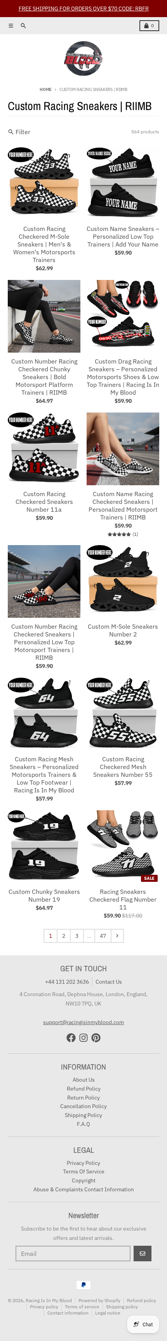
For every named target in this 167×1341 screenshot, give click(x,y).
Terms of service (82, 1307)
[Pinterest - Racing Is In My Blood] (96, 1037)
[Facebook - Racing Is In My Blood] (71, 1037)
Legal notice (107, 1313)
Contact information (68, 1313)
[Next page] (117, 936)
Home (46, 89)
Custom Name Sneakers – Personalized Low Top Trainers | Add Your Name (123, 236)
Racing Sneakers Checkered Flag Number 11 (123, 899)
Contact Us (109, 981)
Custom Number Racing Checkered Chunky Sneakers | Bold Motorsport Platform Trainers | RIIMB (44, 376)
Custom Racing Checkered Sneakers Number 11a (44, 501)
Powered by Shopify (99, 1300)
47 (103, 935)
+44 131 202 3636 (67, 981)
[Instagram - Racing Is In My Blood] (83, 1037)
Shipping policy (122, 1307)
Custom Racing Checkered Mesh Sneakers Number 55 (123, 766)
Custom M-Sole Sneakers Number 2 (123, 630)
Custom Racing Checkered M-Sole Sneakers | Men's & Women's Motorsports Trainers (44, 244)
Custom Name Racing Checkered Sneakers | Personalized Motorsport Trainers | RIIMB (123, 505)
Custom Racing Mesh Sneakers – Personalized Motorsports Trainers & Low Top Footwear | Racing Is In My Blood (44, 774)
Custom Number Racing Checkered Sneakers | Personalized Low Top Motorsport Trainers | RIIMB (44, 641)
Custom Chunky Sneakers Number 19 (44, 895)
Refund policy (141, 1300)
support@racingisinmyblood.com (83, 1022)
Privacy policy (44, 1307)
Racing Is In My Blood (49, 1300)
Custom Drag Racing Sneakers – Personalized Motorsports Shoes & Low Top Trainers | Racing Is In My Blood (123, 376)
